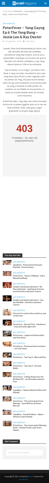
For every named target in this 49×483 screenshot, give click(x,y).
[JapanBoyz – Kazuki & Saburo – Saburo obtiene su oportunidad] (7, 412)
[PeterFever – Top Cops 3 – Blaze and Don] (7, 354)
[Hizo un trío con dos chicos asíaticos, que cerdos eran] (7, 311)
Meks (30, 476)
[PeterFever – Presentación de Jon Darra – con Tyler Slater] (7, 343)
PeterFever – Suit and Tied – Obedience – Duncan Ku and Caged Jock (29, 325)
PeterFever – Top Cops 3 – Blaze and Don (29, 357)
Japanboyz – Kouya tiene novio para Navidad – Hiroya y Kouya (27, 266)
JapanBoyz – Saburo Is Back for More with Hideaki (29, 391)
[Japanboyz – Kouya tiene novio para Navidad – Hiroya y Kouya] (7, 262)
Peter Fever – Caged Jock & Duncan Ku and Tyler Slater (28, 336)
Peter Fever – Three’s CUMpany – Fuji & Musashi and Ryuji (29, 277)
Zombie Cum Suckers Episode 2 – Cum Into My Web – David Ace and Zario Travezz (28, 302)
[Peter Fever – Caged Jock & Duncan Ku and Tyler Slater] (7, 333)
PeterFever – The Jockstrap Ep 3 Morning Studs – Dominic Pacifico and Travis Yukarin (29, 427)
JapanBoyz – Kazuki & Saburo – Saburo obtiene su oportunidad (28, 415)
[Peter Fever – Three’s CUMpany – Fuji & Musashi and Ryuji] (7, 273)
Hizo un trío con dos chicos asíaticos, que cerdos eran (29, 314)
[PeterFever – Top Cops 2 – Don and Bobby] (7, 363)
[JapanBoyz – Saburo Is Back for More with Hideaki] (7, 387)
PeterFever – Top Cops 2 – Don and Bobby (27, 367)
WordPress (23, 479)
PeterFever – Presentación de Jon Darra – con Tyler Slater (29, 347)
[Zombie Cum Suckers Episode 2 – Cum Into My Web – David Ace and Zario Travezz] (7, 298)
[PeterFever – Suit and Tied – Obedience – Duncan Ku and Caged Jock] (7, 322)
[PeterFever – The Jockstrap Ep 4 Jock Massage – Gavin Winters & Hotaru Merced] (7, 398)
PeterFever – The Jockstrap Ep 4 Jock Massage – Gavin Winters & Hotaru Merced (28, 403)
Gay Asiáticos (8, 11)
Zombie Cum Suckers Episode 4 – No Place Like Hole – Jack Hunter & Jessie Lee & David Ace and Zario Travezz (28, 289)
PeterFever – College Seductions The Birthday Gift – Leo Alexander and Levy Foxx (28, 379)
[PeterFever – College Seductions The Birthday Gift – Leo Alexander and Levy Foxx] (7, 374)
